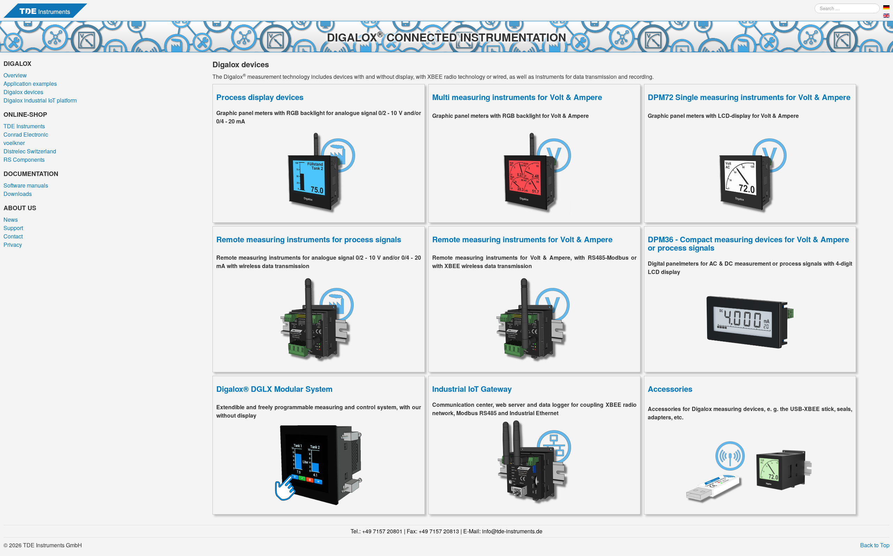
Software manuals (25, 185)
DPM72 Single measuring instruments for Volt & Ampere (749, 96)
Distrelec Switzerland (29, 151)
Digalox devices (23, 92)
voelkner (14, 143)
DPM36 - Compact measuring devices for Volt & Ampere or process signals (748, 243)
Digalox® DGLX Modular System (274, 388)
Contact (13, 236)
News (10, 219)
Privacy (12, 245)
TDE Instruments (24, 126)
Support (13, 228)
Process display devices (259, 96)
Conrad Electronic (25, 134)
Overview (15, 75)
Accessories (670, 388)
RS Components (24, 159)
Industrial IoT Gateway (472, 388)
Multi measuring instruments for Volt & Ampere (517, 96)
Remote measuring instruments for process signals (308, 239)
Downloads (17, 194)
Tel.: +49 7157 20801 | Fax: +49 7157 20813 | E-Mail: (446, 531)
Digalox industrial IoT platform (40, 100)
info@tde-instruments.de (512, 531)
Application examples (30, 83)
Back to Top (875, 545)
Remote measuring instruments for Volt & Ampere (522, 239)
